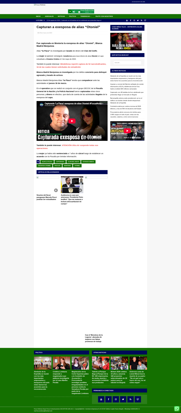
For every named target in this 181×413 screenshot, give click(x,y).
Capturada (60, 161)
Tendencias (85, 16)
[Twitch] (145, 20)
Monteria (67, 165)
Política (72, 16)
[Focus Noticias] (39, 5)
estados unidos (88, 161)
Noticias (61, 16)
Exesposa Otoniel (44, 165)
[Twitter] (138, 20)
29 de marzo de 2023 (45, 33)
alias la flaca (47, 161)
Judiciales (49, 16)
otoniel (77, 165)
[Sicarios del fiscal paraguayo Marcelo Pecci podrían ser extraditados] (48, 184)
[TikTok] (141, 20)
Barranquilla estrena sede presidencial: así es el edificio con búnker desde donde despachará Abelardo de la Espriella (126, 100)
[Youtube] (127, 20)
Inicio (38, 16)
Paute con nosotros (104, 16)
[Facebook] (130, 20)
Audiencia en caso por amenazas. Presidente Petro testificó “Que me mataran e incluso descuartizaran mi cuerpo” (72, 199)
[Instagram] (134, 20)
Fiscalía (57, 165)
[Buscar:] (127, 62)
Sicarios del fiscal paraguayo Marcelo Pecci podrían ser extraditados (47, 197)
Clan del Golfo (73, 161)
